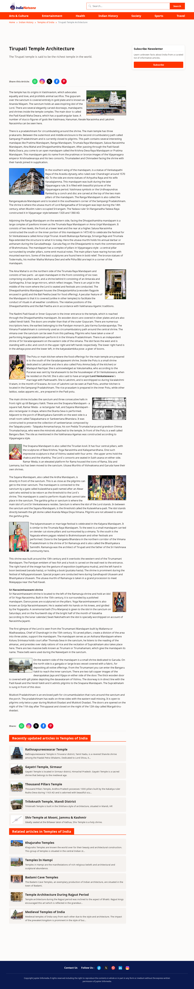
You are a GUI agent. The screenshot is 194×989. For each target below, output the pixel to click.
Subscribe (158, 64)
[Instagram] (127, 967)
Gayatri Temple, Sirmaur (43, 767)
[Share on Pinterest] (64, 81)
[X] (106, 967)
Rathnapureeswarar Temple (46, 749)
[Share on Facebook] (56, 81)
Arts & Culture (18, 15)
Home (12, 22)
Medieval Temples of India (45, 912)
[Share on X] (49, 81)
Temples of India (45, 22)
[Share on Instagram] (42, 81)
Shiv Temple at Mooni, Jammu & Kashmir (55, 817)
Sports (159, 15)
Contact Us (70, 967)
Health (80, 15)
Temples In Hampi (39, 860)
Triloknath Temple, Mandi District (50, 801)
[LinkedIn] (120, 967)
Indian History (108, 15)
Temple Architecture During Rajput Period (57, 895)
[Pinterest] (113, 967)
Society (136, 15)
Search (177, 6)
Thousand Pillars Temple (43, 784)
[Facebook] (99, 967)
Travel (181, 15)
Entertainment (52, 15)
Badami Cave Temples (41, 877)
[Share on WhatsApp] (35, 81)
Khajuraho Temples (39, 843)
